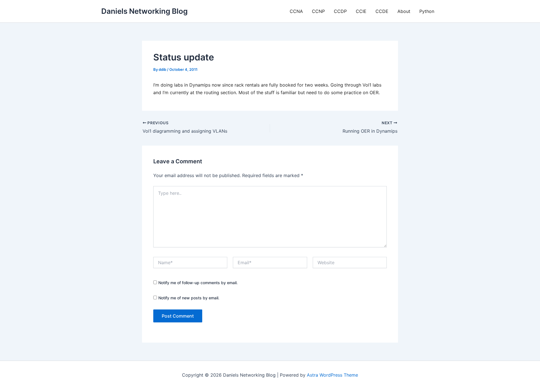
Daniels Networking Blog (144, 11)
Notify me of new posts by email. (188, 297)
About (403, 11)
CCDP (340, 11)
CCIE (361, 11)
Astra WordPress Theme (332, 375)
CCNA (296, 11)
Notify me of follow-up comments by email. (198, 282)
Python (426, 11)
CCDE (381, 11)
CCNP (318, 11)
